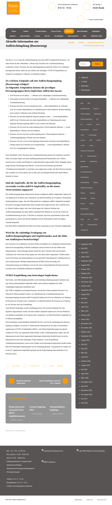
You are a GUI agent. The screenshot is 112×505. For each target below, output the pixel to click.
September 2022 (86, 290)
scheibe (96, 219)
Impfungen (60, 366)
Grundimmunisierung (86, 172)
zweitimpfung (84, 230)
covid (90, 140)
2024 (81, 103)
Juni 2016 (84, 403)
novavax (82, 203)
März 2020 (84, 378)
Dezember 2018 (86, 390)
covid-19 (98, 140)
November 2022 (86, 282)
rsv (89, 219)
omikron (91, 203)
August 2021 (85, 340)
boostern (95, 129)
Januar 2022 (85, 319)
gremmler (82, 161)
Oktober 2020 (86, 361)
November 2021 (86, 328)
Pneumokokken (84, 209)
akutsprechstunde (84, 108)
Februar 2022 (85, 315)
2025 (89, 103)
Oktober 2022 (86, 286)
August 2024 (85, 265)
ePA (81, 156)
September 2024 (86, 261)
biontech (89, 124)
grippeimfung (93, 161)
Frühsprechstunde (91, 156)
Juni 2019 (84, 386)
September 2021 (86, 336)
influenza (82, 193)
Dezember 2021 (86, 323)
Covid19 (51, 366)
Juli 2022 (84, 298)
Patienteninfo (85, 90)
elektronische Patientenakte (87, 151)
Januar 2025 (85, 257)
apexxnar (96, 108)
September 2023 (86, 277)
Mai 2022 (84, 303)
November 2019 (86, 382)
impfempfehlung (84, 182)
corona (82, 135)
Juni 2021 (84, 348)
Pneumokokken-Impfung (87, 214)
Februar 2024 (85, 269)
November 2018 (86, 394)
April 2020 (84, 374)
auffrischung (97, 114)
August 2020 (85, 365)
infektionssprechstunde (86, 187)
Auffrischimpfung (85, 114)
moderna (93, 198)
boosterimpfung (84, 129)
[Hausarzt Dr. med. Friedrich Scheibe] (13, 8)
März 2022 (84, 311)
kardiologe (92, 193)
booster (98, 124)
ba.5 (81, 124)
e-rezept (91, 145)
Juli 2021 (84, 344)
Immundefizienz (84, 177)
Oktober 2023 (86, 273)
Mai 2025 (84, 248)
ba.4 (97, 119)
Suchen (97, 64)
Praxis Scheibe (16, 366)
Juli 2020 (84, 369)
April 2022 (84, 307)
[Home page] (63, 42)
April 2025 (84, 252)
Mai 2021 (84, 353)
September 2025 (86, 244)
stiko (81, 224)
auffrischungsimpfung (86, 119)
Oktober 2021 (86, 332)
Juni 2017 (84, 399)
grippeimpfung (84, 166)
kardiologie (83, 198)
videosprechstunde (92, 224)
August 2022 (85, 294)
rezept (82, 219)
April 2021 (84, 357)
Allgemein (13, 420)
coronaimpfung (92, 135)
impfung (95, 182)
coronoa (82, 140)
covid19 (82, 145)
